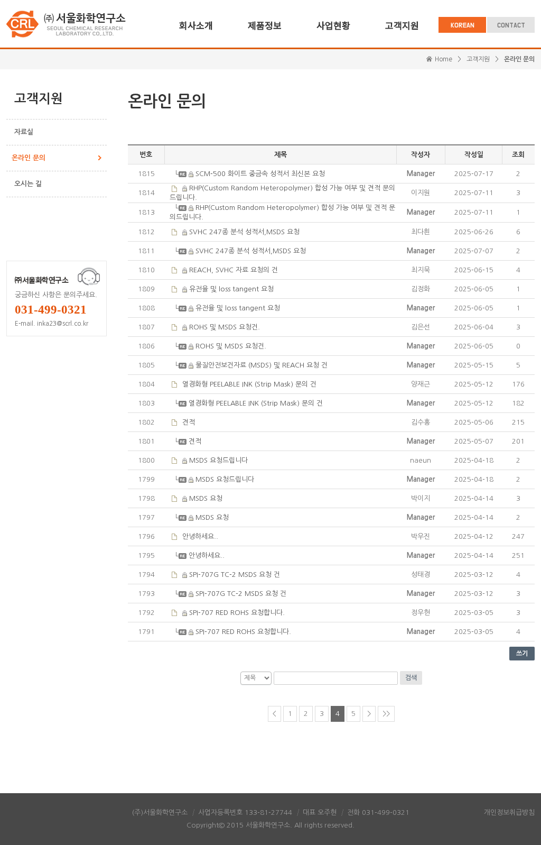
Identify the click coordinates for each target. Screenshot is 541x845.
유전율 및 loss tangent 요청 (231, 289)
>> (386, 713)
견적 (188, 422)
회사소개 (196, 25)
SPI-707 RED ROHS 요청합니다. (237, 612)
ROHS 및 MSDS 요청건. (224, 327)
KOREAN (462, 25)
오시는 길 (28, 183)
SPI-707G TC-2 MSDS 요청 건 (234, 574)
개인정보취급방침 (509, 812)
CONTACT (511, 25)
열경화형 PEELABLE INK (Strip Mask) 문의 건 (249, 384)
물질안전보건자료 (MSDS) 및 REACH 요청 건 (261, 365)
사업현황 (333, 25)
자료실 (23, 131)
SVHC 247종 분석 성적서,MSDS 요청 (244, 231)
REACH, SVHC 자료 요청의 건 (233, 270)
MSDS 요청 (205, 498)
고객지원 (402, 25)
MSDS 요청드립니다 (218, 460)
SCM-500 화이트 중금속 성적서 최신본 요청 (260, 173)
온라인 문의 (28, 157)
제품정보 (265, 25)
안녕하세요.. (200, 536)
